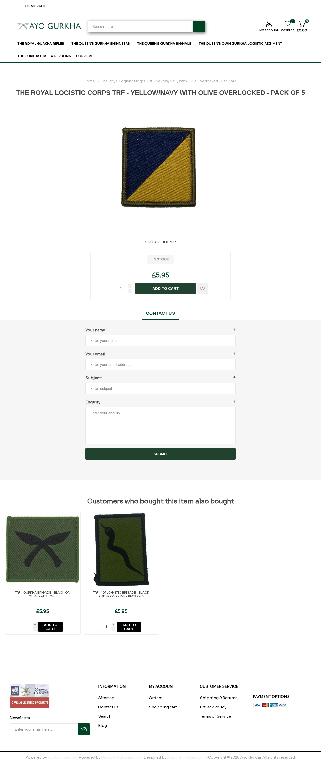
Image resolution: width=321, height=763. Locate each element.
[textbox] (140, 26)
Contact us (108, 707)
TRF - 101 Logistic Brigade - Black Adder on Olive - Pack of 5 (121, 594)
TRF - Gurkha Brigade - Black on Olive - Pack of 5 (42, 594)
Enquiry (92, 402)
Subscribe (84, 729)
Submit (160, 454)
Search (199, 26)
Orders (155, 697)
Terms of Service (215, 716)
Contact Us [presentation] (160, 313)
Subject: (93, 377)
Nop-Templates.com (186, 757)
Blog (102, 725)
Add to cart (165, 288)
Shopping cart (163, 707)
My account (268, 30)
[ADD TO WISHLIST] (202, 288)
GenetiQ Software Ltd (120, 757)
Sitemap (106, 697)
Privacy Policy (213, 707)
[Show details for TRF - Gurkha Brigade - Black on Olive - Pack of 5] (42, 549)
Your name (95, 330)
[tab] (160, 313)
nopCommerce (61, 757)
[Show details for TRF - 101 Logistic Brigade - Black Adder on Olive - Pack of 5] (121, 549)
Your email (95, 354)
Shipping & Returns (218, 697)
